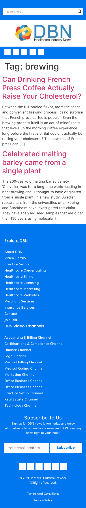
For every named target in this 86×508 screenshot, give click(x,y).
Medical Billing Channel (23, 362)
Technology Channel (20, 405)
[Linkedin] (41, 52)
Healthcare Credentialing (25, 270)
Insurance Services (19, 307)
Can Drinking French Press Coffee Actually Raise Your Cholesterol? (42, 88)
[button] (81, 52)
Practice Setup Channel (23, 393)
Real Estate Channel (21, 399)
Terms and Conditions (43, 493)
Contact (10, 314)
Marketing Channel (19, 374)
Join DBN (11, 320)
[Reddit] (63, 466)
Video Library (15, 258)
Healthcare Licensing (21, 283)
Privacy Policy (43, 500)
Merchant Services (19, 301)
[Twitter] (33, 52)
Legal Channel (16, 356)
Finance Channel (17, 350)
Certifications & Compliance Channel (33, 344)
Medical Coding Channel (23, 368)
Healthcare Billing (19, 276)
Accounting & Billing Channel (27, 337)
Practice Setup (16, 264)
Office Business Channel (23, 381)
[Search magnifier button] (80, 11)
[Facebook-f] (7, 52)
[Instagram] (24, 52)
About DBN (13, 252)
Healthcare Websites (21, 295)
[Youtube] (16, 52)
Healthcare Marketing (22, 289)
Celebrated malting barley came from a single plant (34, 162)
